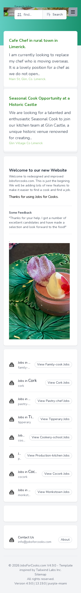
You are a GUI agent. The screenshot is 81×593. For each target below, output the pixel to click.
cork (21, 386)
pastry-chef (26, 404)
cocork (22, 477)
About (65, 539)
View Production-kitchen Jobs (48, 455)
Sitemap (40, 574)
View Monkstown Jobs (54, 492)
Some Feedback (20, 212)
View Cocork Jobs (57, 474)
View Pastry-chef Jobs (54, 401)
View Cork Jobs (59, 382)
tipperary (24, 422)
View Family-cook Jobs (53, 364)
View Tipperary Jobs (55, 419)
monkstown (26, 495)
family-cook (26, 367)
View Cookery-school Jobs (51, 437)
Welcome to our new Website (38, 170)
